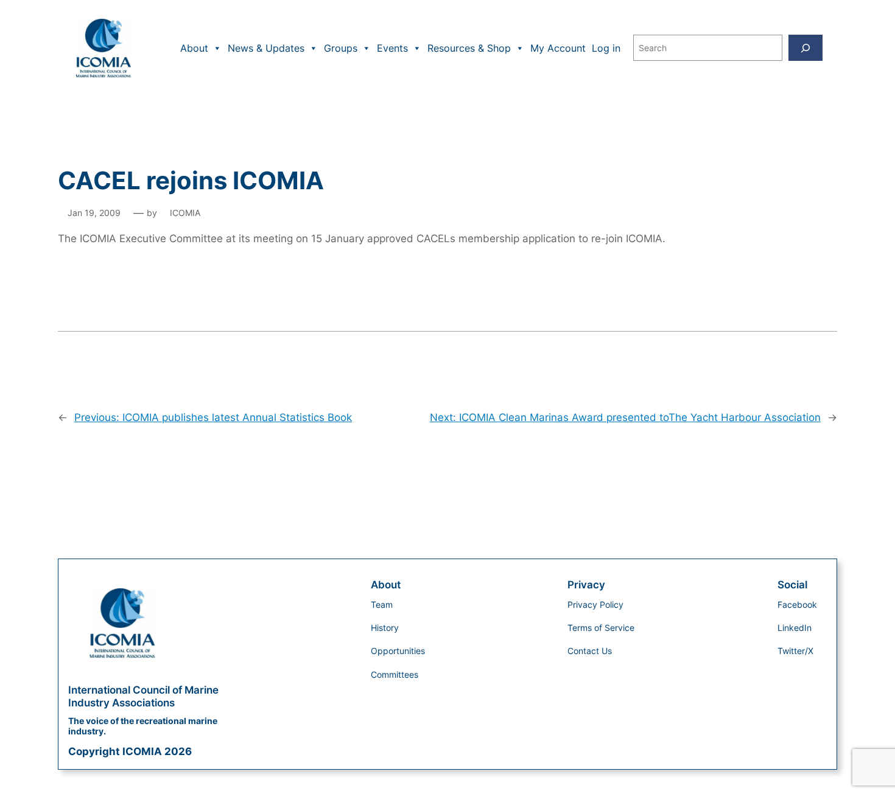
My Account (558, 48)
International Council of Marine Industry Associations (143, 696)
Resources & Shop (469, 48)
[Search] (805, 48)
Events (392, 48)
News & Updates (266, 48)
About (194, 48)
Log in (606, 48)
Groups (340, 48)
